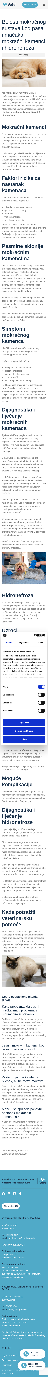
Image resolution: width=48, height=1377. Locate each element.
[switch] (41, 695)
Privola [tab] (9, 642)
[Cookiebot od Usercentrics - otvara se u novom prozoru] (34, 635)
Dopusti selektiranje (24, 731)
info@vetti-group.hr (18, 1309)
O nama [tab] (39, 642)
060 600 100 (12, 1267)
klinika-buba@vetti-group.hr (22, 1238)
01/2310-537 (12, 1235)
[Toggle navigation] (38, 4)
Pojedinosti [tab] (24, 642)
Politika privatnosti (10, 1360)
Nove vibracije (7, 1373)
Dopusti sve (24, 722)
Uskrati (24, 739)
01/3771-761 (12, 1306)
